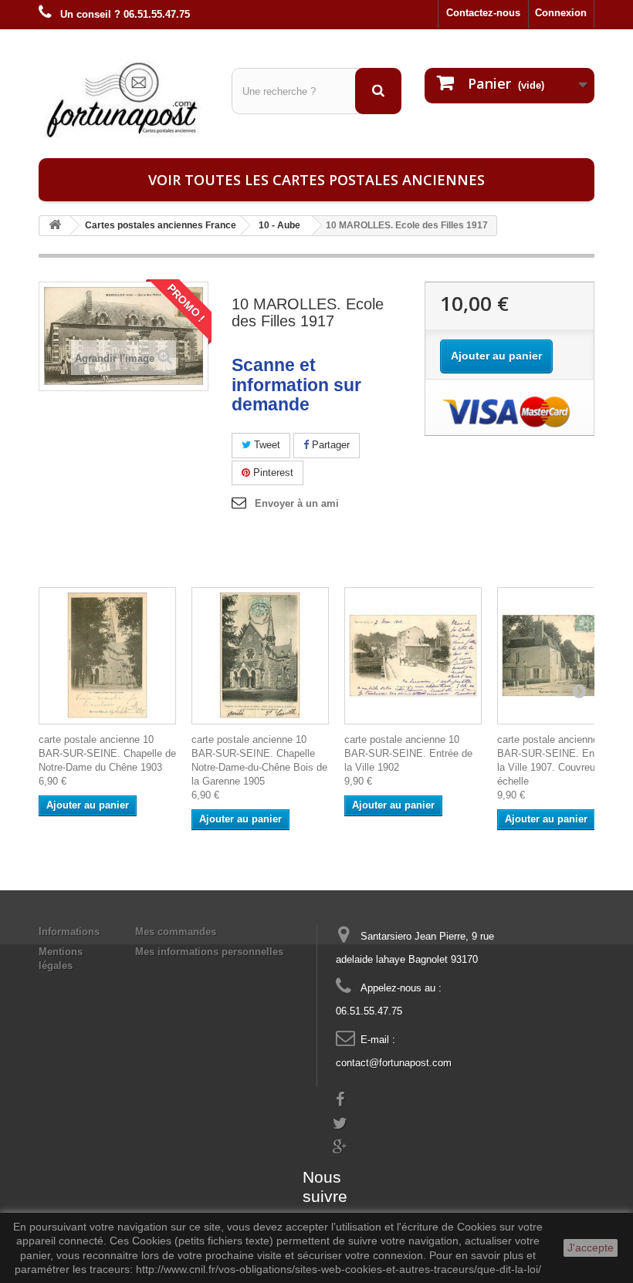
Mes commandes (175, 931)
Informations (69, 931)
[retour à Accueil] (54, 225)
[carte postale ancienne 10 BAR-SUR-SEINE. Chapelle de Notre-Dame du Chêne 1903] (107, 655)
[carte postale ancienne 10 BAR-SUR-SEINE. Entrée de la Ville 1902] (413, 655)
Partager (329, 445)
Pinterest (271, 472)
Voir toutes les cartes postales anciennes (316, 180)
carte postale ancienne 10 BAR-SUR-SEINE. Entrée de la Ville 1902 (408, 753)
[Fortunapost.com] (123, 99)
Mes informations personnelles (209, 951)
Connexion (561, 13)
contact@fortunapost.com (394, 1063)
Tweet (265, 445)
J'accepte (590, 1247)
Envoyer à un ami (297, 503)
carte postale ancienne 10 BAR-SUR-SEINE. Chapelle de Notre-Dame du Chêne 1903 (107, 753)
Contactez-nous (483, 13)
